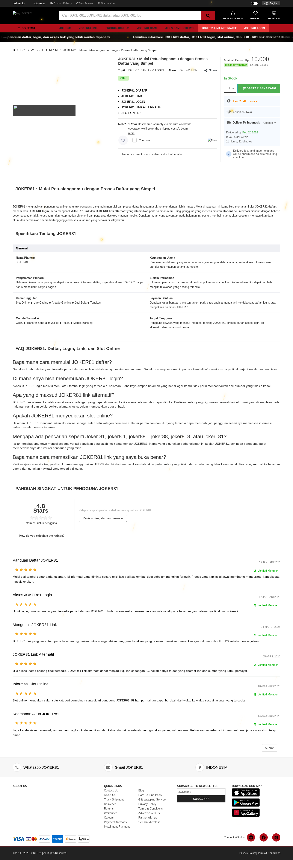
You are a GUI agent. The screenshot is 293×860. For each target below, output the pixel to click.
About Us (110, 795)
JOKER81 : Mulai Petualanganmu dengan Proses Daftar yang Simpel (110, 50)
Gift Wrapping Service (152, 799)
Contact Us (111, 790)
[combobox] (271, 3)
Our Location (108, 3)
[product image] (44, 110)
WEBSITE (37, 50)
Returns (109, 808)
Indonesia (29, 3)
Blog (141, 790)
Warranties (110, 813)
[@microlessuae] (251, 837)
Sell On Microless (149, 822)
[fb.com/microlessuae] (264, 837)
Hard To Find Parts (150, 795)
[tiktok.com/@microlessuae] (276, 837)
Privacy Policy (147, 804)
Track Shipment (114, 799)
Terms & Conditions (150, 808)
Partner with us (147, 817)
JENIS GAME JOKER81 (179, 28)
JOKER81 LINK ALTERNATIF (219, 28)
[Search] (208, 15)
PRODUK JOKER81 (118, 28)
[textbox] (271, 3)
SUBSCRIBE (201, 798)
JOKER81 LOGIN (254, 28)
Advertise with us (149, 813)
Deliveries (110, 804)
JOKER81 (65, 28)
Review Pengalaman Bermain (103, 518)
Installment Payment (117, 826)
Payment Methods (115, 822)
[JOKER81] (22, 13)
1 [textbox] (229, 88)
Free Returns (85, 3)
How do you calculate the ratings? (41, 535)
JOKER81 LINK (88, 28)
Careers (109, 817)
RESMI (54, 50)
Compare (144, 140)
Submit (269, 748)
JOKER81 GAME (147, 28)
